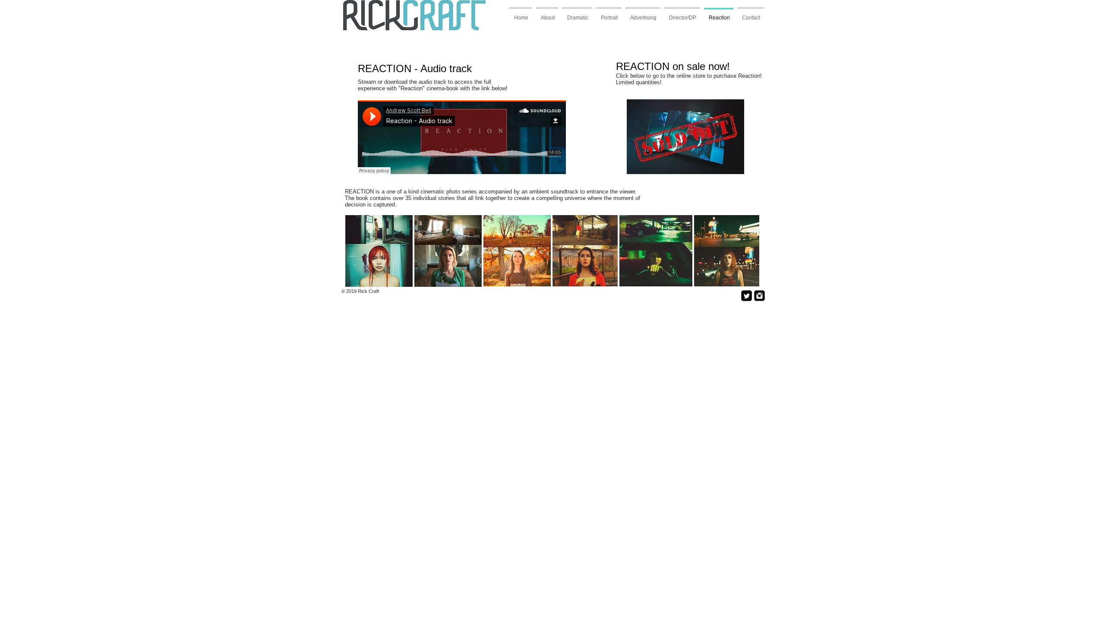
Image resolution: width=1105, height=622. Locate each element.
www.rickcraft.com (435, 296)
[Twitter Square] (746, 295)
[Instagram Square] (759, 295)
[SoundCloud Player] (462, 137)
